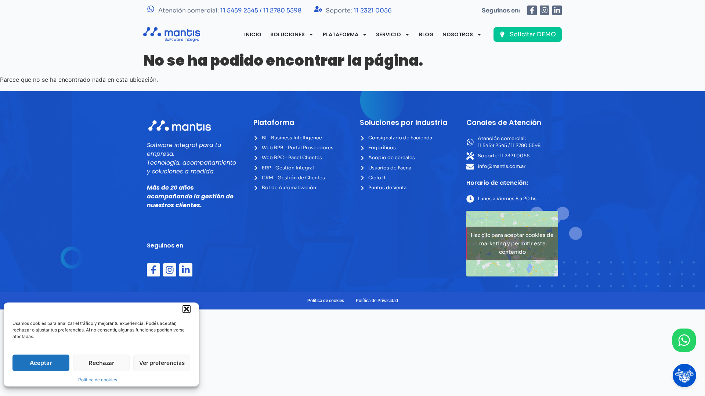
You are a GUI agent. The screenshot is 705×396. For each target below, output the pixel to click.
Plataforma (340, 34)
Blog (426, 34)
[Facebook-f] (532, 10)
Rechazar (101, 362)
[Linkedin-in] (557, 10)
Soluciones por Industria (403, 123)
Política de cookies (97, 379)
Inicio (252, 34)
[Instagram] (544, 10)
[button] (186, 309)
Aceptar (41, 362)
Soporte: (359, 10)
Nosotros (457, 34)
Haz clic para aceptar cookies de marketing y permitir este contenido (512, 243)
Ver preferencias (162, 362)
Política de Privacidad (377, 300)
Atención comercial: (229, 10)
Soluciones (287, 34)
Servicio (388, 34)
